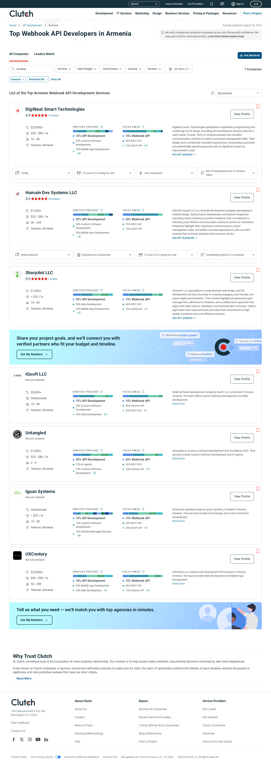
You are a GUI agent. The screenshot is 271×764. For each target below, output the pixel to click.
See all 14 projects (183, 237)
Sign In (240, 3)
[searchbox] (31, 69)
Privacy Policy (19, 757)
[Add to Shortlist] (258, 106)
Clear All (56, 79)
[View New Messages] (222, 4)
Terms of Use (110, 757)
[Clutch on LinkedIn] (46, 739)
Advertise (209, 733)
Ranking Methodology (89, 733)
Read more (178, 403)
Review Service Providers (155, 717)
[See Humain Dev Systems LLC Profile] (17, 194)
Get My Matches (32, 354)
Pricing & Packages (206, 13)
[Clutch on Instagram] (29, 739)
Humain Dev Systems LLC (51, 192)
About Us (81, 709)
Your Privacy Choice (42, 757)
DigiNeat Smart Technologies (55, 109)
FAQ (77, 741)
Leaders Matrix (44, 54)
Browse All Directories (153, 709)
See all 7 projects (182, 154)
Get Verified (210, 717)
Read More (24, 678)
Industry (133, 68)
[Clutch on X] (21, 739)
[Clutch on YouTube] (38, 739)
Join (255, 3)
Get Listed (209, 709)
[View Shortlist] (211, 4)
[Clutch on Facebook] (13, 739)
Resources (230, 13)
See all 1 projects (182, 317)
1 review (52, 278)
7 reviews (53, 115)
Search (135, 3)
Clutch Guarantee (214, 725)
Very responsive (153, 173)
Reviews (152, 68)
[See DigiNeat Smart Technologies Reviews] (39, 115)
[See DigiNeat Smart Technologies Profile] (17, 110)
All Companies (18, 54)
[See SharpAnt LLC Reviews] (39, 279)
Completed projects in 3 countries (225, 254)
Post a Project (252, 13)
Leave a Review (174, 3)
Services (62, 68)
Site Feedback (20, 723)
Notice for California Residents (81, 757)
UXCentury (36, 554)
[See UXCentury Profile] (17, 555)
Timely (24, 173)
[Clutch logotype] (21, 13)
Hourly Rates (110, 68)
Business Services (177, 13)
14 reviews (54, 198)
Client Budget (85, 68)
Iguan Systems (40, 491)
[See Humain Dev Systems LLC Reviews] (39, 199)
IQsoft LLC (36, 374)
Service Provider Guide (217, 741)
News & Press (84, 725)
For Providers (195, 3)
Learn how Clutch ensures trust (226, 36)
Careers (80, 717)
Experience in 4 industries (96, 254)
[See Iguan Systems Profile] (17, 493)
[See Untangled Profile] (17, 434)
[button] (65, 69)
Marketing (142, 13)
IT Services (124, 13)
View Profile (242, 114)
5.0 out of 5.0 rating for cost (99, 173)
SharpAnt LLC (39, 272)
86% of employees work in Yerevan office (225, 173)
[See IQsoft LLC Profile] (17, 375)
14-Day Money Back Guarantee (159, 725)
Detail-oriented (29, 254)
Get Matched (252, 55)
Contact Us (18, 731)
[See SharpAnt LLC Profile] (17, 274)
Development (104, 13)
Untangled (35, 432)
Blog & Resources (150, 733)
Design (157, 13)
